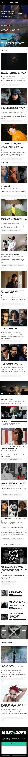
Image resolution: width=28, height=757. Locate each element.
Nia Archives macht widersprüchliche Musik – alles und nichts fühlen (13, 667)
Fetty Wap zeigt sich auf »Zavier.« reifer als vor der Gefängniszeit (13, 482)
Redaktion (6, 188)
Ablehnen (14, 748)
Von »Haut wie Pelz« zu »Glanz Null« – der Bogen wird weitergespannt (12, 291)
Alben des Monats (5, 538)
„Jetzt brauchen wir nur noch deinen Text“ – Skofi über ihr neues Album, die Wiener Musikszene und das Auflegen (12, 145)
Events (3, 581)
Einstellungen (14, 752)
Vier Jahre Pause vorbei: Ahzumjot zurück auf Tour (15, 591)
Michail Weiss (7, 150)
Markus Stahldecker (9, 112)
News (11, 619)
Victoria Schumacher (9, 76)
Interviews (4, 158)
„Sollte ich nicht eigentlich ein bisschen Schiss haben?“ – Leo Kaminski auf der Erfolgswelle (13, 109)
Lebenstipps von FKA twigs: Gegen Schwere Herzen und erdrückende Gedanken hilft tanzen (13, 705)
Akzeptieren (14, 743)
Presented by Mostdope (11, 581)
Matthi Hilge (7, 332)
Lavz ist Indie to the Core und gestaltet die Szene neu (12, 253)
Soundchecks (4, 459)
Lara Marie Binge (15, 522)
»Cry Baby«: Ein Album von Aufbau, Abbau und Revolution (14, 447)
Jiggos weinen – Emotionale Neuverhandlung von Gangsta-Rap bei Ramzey (14, 220)
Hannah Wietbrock (9, 256)
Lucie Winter (7, 223)
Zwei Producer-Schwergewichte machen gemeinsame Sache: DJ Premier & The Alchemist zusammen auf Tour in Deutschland (14, 568)
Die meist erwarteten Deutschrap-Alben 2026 (10, 329)
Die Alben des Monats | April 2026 (13, 518)
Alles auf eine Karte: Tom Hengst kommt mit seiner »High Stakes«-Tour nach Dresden (17, 603)
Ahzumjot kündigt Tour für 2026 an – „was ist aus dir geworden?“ (16, 616)
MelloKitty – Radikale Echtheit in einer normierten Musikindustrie (13, 73)
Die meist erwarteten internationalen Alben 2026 (11, 364)
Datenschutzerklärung (6, 755)
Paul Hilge (6, 450)
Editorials (10, 195)
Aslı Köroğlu (7, 295)
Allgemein (4, 195)
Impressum (24, 755)
